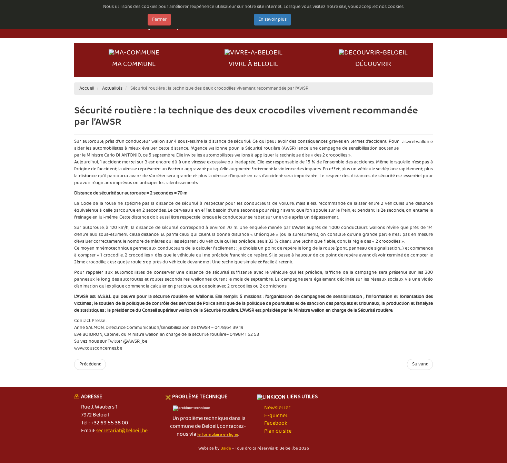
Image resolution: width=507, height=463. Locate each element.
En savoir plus (272, 19)
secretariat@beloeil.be (122, 431)
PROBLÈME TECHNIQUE (200, 397)
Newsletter (277, 408)
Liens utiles (302, 397)
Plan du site (277, 431)
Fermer (159, 19)
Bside (225, 448)
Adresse (91, 397)
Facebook (275, 423)
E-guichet (276, 416)
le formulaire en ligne (217, 434)
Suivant (420, 364)
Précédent (90, 364)
